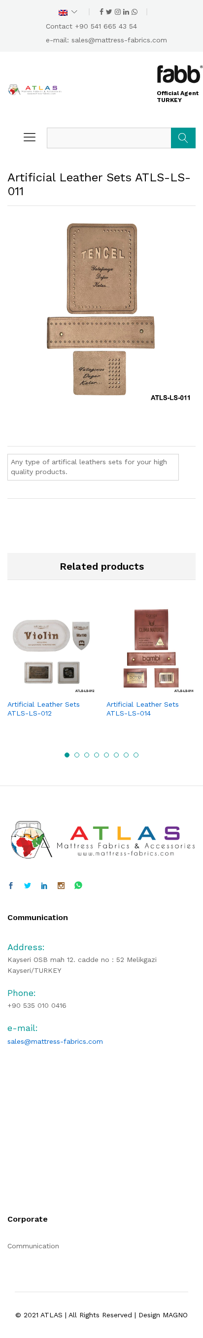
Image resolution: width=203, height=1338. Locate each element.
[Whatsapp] (78, 886)
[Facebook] (10, 886)
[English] (68, 12)
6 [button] (116, 755)
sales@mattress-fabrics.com (119, 40)
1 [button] (67, 755)
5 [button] (106, 755)
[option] (52, 670)
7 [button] (126, 755)
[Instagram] (61, 886)
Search (183, 138)
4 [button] (96, 755)
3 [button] (86, 755)
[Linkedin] (44, 886)
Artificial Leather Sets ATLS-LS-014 (142, 708)
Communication (33, 1246)
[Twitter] (27, 886)
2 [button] (76, 755)
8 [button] (136, 755)
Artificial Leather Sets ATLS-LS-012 (43, 708)
